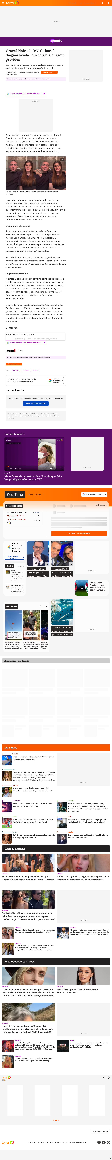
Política (15, 785)
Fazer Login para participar (35, 403)
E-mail (102, 3)
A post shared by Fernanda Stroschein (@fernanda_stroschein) (35, 339)
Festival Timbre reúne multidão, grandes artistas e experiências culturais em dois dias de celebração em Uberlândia (89, 1045)
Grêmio (15, 817)
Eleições (15, 754)
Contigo (25, 370)
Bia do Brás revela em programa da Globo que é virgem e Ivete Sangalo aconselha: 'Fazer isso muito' (28, 878)
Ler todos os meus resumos (79, 533)
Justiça (69, 817)
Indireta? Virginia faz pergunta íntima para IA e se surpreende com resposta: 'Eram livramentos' (83, 878)
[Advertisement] (73, 949)
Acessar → (21, 566)
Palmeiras (71, 801)
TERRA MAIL (72, 3)
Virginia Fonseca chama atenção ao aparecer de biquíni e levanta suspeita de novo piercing (34, 1060)
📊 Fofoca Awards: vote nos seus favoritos (24, 94)
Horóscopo (17, 801)
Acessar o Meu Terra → (35, 494)
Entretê (35, 370)
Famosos (15, 370)
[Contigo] (11, 350)
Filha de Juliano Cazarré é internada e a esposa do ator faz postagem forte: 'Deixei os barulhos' (35, 931)
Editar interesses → (100, 505)
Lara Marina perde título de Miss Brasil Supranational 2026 (77, 991)
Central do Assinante (88, 3)
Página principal (12, 3)
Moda (14, 769)
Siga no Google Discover (13, 557)
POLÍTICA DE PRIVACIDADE (76, 1143)
